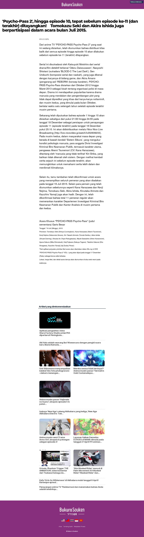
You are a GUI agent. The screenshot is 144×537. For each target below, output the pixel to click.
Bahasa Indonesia (136, 2)
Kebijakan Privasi (79, 526)
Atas (60, 526)
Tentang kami (68, 526)
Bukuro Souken (72, 4)
